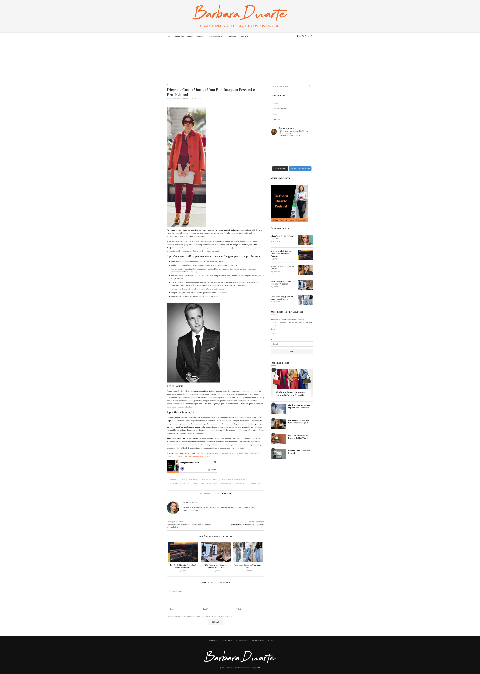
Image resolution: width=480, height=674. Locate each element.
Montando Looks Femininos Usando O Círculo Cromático (291, 393)
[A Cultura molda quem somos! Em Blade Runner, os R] (277, 160)
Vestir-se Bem (254, 484)
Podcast (193, 484)
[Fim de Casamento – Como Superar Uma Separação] (278, 409)
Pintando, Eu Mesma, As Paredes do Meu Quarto (298, 436)
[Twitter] (300, 36)
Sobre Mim (179, 36)
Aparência (172, 479)
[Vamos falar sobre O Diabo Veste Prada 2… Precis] (277, 152)
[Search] (312, 36)
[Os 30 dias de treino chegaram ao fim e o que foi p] (277, 143)
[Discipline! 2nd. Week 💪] (292, 143)
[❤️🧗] (306, 143)
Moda (189, 36)
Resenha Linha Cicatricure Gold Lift (299, 451)
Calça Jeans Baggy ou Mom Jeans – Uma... (248, 566)
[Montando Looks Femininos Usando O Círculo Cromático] (292, 383)
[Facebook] (297, 36)
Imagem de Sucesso (209, 479)
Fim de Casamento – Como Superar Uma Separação (299, 406)
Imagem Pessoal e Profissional (233, 479)
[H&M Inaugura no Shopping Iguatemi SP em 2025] (216, 552)
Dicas (183, 479)
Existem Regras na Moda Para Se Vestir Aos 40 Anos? (299, 421)
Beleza (200, 36)
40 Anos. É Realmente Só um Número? (282, 267)
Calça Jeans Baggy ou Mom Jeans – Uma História (282, 297)
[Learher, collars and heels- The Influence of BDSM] (292, 152)
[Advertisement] (240, 58)
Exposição (193, 479)
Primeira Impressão (208, 484)
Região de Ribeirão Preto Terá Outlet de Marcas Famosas (281, 253)
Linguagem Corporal (177, 484)
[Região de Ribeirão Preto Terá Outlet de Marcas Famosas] (183, 552)
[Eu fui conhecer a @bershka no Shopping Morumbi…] (306, 152)
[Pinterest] (305, 36)
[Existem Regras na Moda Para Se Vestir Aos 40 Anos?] (278, 424)
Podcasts (232, 36)
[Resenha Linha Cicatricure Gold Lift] (278, 454)
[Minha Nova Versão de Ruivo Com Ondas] (305, 240)
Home (169, 36)
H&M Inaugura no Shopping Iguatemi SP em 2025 (216, 566)
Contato (244, 36)
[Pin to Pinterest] (227, 493)
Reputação (240, 484)
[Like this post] (220, 493)
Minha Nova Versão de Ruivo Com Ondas (282, 237)
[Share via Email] (230, 493)
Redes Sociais (226, 484)
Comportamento (215, 36)
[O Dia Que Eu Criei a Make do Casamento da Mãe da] (292, 160)
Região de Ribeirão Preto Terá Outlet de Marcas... (183, 566)
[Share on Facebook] (222, 493)
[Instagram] (303, 36)
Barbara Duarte (182, 99)
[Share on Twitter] (225, 493)
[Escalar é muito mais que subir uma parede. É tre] (306, 160)
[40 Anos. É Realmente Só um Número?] (305, 270)
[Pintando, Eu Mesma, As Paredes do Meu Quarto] (278, 439)
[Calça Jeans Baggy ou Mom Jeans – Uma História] (248, 552)
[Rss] (308, 36)
